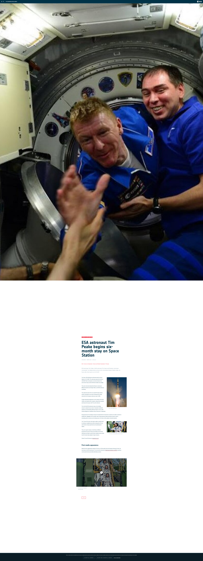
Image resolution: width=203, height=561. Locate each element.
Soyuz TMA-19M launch (113, 408)
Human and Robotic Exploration (99, 363)
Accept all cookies (89, 557)
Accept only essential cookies (104, 557)
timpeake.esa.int (95, 438)
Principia (107, 363)
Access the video (80, 489)
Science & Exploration (88, 363)
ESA (82, 363)
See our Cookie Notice (117, 557)
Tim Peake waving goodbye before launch (116, 433)
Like (84, 497)
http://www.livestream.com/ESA (111, 450)
